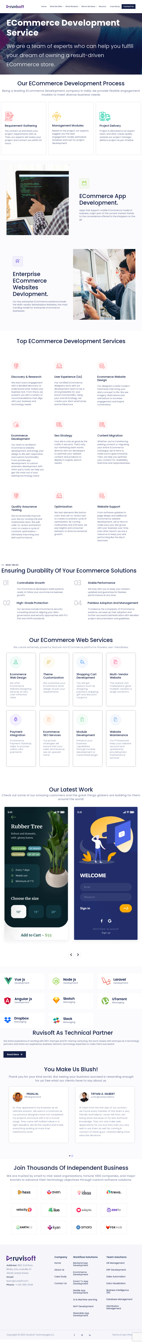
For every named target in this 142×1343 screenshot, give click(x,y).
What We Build (71, 6)
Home (43, 6)
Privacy (131, 1334)
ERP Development (116, 1269)
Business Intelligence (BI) (117, 1291)
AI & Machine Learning (85, 1299)
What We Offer (56, 6)
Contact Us (128, 6)
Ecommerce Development (80, 1273)
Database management (119, 1299)
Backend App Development (80, 1264)
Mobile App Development (80, 1291)
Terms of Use (119, 1334)
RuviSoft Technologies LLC (40, 1334)
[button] (71, 954)
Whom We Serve (88, 6)
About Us (102, 6)
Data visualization (116, 1283)
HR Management (115, 1263)
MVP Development (83, 1306)
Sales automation (115, 1276)
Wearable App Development (81, 1314)
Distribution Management (113, 1307)
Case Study (115, 6)
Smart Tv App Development (80, 1282)
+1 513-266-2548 (24, 1284)
